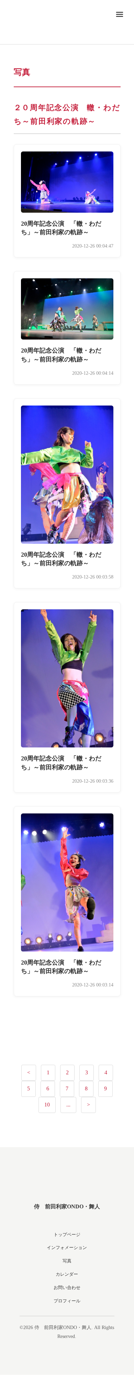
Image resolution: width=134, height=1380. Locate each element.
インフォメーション (67, 1247)
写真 (67, 1260)
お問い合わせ (67, 1287)
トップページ (67, 1234)
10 (47, 1104)
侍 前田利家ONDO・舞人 (67, 1206)
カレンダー (67, 1274)
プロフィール (67, 1300)
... (68, 1104)
